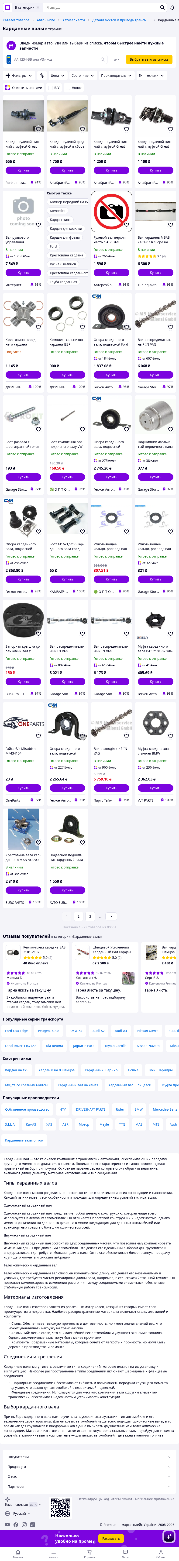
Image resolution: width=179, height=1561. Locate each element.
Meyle (104, 1124)
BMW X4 (75, 1031)
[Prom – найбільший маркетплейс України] (7, 7)
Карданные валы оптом (24, 1140)
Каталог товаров (16, 20)
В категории (24, 7)
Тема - (16, 1504)
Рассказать (111, 1538)
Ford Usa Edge (16, 1031)
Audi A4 (121, 1031)
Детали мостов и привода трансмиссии (121, 20)
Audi (173, 1124)
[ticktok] (32, 1525)
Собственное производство (27, 1109)
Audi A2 (99, 1031)
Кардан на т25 (16, 1070)
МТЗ (156, 1124)
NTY (62, 1109)
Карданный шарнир (101, 1070)
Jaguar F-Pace (83, 1045)
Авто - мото (46, 20)
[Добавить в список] (38, 129)
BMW (138, 1109)
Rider (120, 1109)
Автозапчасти (73, 20)
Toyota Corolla (116, 1045)
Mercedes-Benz (165, 1109)
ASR (65, 1124)
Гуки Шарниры (161, 1070)
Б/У (57, 87)
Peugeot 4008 (48, 1031)
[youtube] (7, 1525)
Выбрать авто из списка (149, 59)
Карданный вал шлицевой (129, 1085)
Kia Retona (54, 1045)
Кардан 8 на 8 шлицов (56, 1070)
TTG (122, 1124)
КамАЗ (31, 1124)
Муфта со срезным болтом (26, 1085)
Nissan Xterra (147, 1031)
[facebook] (16, 1525)
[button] (23, 170)
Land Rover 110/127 (20, 1045)
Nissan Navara (148, 1045)
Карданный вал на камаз (78, 1085)
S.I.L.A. (10, 1124)
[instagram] (24, 1525)
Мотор (84, 1124)
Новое (77, 87)
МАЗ (138, 1124)
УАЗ (49, 1124)
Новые (133, 1070)
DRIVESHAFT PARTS (91, 1109)
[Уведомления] (172, 7)
